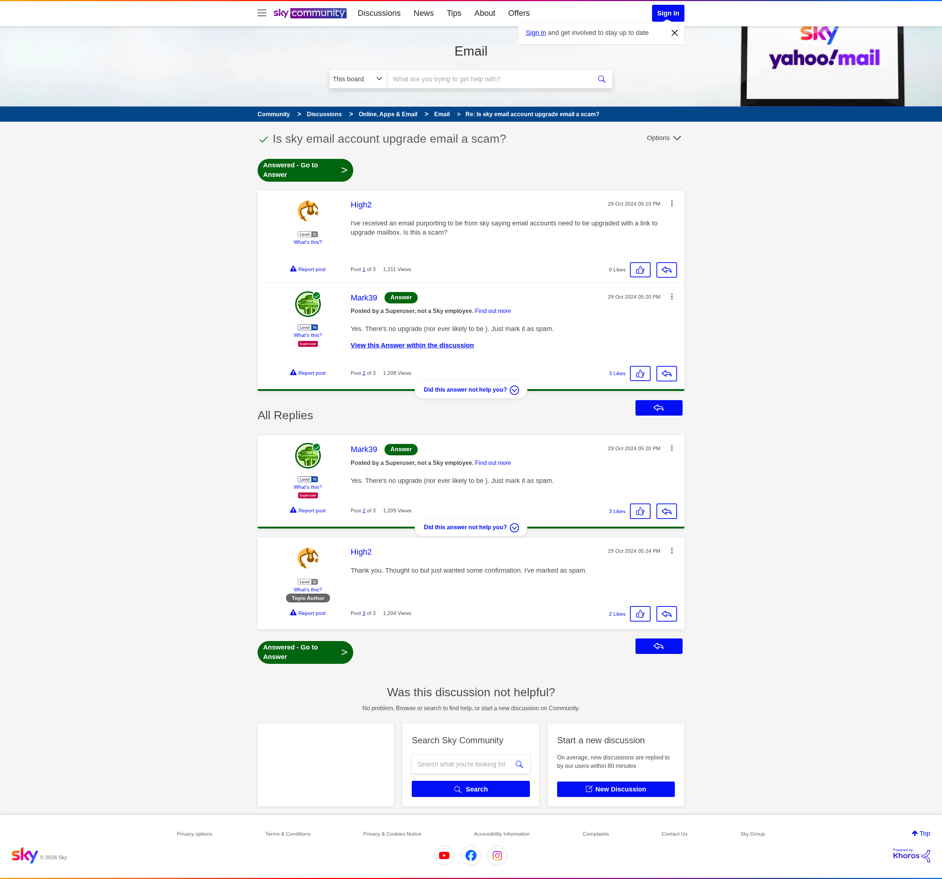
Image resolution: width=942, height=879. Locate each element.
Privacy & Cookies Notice (392, 834)
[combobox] (488, 79)
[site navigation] (262, 13)
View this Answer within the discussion (412, 345)
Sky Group (752, 834)
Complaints (596, 834)
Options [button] (658, 138)
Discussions (379, 13)
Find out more (493, 311)
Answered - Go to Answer (305, 169)
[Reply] (666, 270)
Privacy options (194, 834)
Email (471, 50)
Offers (519, 13)
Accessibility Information (502, 834)
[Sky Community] (310, 13)
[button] (672, 203)
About (484, 13)
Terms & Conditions (288, 834)
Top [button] (925, 833)
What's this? (308, 242)
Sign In (668, 13)
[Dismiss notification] (675, 33)
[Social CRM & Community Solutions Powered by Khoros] (911, 855)
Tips (454, 13)
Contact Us (674, 834)
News (424, 13)
